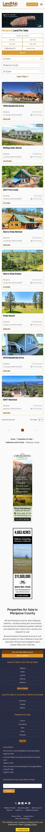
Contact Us (19, 810)
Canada (22, 704)
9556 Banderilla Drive (13, 106)
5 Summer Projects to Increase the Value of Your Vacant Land (21, 758)
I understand (22, 830)
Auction (22, 721)
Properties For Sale (25, 439)
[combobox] (3, 48)
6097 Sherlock (10, 399)
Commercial (22, 724)
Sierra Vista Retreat (12, 232)
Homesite (22, 735)
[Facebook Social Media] (22, 803)
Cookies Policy (30, 824)
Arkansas (22, 679)
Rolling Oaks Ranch (12, 148)
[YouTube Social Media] (26, 803)
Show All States (22, 688)
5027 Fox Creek (10, 190)
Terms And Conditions (22, 818)
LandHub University (31, 810)
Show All (22, 741)
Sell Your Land (32, 4)
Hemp (23, 731)
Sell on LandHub (22, 656)
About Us (10, 810)
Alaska (22, 672)
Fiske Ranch (9, 315)
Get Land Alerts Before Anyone (22, 652)
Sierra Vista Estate (12, 274)
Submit (9, 791)
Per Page (33, 420)
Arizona (22, 675)
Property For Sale (9, 808)
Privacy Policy (16, 816)
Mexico (22, 708)
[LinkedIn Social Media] (29, 803)
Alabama (23, 668)
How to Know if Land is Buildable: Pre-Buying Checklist (21, 751)
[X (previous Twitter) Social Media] (16, 803)
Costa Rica (22, 701)
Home (13, 439)
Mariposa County (32, 442)
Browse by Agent (23, 808)
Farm (22, 728)
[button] (8, 430)
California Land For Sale (15, 442)
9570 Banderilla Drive (13, 357)
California (22, 682)
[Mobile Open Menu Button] (41, 4)
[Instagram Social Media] (19, 803)
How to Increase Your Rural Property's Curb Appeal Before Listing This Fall (22, 768)
